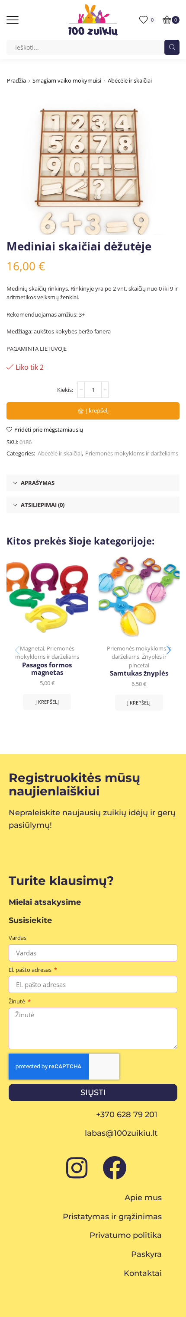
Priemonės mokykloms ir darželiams (131, 453)
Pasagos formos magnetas (47, 669)
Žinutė (17, 1001)
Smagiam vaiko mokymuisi (66, 80)
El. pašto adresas (31, 970)
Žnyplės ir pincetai (148, 661)
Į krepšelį (97, 410)
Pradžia (16, 80)
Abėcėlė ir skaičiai (130, 80)
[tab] (93, 482)
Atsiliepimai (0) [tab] (42, 505)
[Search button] (172, 47)
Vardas (17, 938)
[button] (169, 650)
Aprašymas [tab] (38, 483)
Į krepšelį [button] (47, 702)
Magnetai (32, 648)
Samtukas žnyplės (139, 673)
